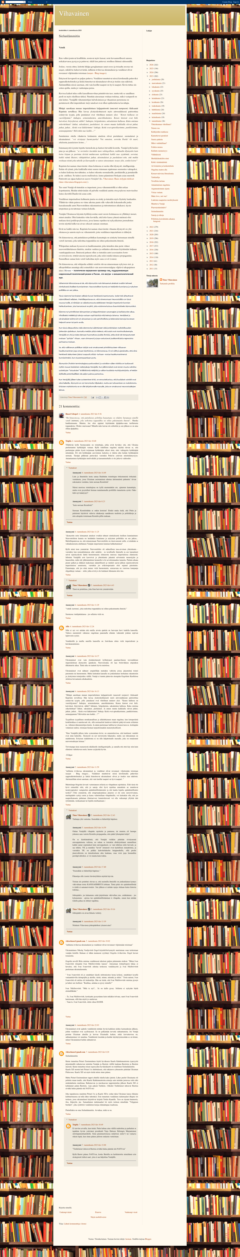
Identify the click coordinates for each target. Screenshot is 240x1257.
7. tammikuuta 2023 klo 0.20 (97, 1052)
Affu (67, 626)
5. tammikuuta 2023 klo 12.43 (103, 815)
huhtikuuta (156, 109)
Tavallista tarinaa (158, 181)
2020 (151, 234)
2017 (151, 246)
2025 (151, 68)
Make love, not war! (159, 196)
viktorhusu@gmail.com (75, 941)
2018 (151, 242)
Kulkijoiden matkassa (159, 131)
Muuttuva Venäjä (158, 203)
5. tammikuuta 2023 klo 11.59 (87, 767)
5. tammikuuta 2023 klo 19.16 (103, 909)
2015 (151, 253)
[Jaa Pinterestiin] (108, 397)
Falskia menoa (156, 147)
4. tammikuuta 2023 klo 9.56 (90, 414)
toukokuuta (156, 106)
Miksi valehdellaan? (159, 143)
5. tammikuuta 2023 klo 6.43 (102, 585)
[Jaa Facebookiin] (105, 397)
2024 (151, 72)
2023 (151, 76)
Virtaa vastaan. (157, 192)
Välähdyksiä (156, 154)
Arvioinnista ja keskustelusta (162, 166)
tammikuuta (157, 121)
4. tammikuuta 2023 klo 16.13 (87, 691)
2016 (151, 249)
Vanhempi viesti (131, 1212)
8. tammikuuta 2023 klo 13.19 (94, 921)
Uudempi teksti (66, 1212)
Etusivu (98, 1212)
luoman (128, 1239)
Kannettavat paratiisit (159, 135)
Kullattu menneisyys (159, 150)
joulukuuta (156, 79)
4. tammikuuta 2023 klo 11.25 (87, 531)
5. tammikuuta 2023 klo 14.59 (94, 827)
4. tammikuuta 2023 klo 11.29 (87, 605)
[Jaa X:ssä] (102, 397)
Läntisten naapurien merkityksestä (164, 200)
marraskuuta (157, 83)
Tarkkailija (155, 177)
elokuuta (155, 94)
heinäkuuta (156, 98)
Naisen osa (155, 128)
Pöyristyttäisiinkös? (158, 207)
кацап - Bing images (97, 73)
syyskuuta (156, 90)
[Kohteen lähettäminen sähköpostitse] (97, 397)
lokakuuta (156, 87)
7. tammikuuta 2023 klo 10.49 (91, 1124)
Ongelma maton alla (159, 169)
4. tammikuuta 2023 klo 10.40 (84, 441)
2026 (151, 64)
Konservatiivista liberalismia (162, 173)
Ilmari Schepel (72, 413)
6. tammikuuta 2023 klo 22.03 (87, 1025)
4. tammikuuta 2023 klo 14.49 (94, 472)
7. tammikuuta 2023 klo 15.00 (94, 1145)
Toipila (68, 440)
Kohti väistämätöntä (159, 162)
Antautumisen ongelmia (160, 185)
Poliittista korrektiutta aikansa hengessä (163, 219)
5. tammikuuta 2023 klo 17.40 (94, 867)
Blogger (148, 1239)
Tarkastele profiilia (167, 283)
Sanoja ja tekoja (157, 215)
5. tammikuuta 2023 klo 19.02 (98, 941)
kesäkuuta (156, 102)
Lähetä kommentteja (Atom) (75, 1223)
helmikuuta (156, 117)
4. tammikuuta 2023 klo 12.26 (82, 626)
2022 (151, 227)
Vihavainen (74, 13)
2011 (151, 268)
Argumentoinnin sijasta (160, 188)
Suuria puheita (157, 139)
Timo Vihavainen (79, 585)
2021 (151, 230)
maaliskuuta (157, 113)
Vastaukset (72, 467)
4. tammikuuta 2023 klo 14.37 (87, 656)
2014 (151, 257)
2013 (151, 261)
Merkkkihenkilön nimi (160, 158)
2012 (151, 264)
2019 (151, 238)
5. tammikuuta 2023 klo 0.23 (93, 501)
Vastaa (68, 432)
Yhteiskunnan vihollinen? (161, 124)
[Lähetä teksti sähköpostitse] (92, 397)
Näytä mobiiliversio (98, 1217)
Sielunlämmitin (157, 211)
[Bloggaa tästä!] (100, 397)
